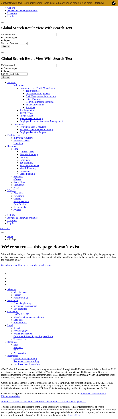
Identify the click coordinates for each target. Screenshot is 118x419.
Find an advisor (26, 265)
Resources (12, 146)
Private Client (26, 115)
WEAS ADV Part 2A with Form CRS (19, 401)
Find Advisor (13, 135)
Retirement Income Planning (39, 102)
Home (10, 236)
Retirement (25, 160)
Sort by (4, 43)
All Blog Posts (27, 151)
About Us (18, 193)
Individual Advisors (23, 137)
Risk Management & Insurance (41, 96)
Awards (17, 209)
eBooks (17, 179)
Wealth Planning (28, 168)
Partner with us (21, 297)
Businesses (19, 124)
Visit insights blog (42, 265)
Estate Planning (33, 99)
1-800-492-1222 (21, 314)
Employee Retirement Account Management (41, 121)
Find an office (20, 322)
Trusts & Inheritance (29, 165)
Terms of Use (20, 339)
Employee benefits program (27, 364)
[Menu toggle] (2, 52)
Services (11, 82)
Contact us (12, 311)
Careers (17, 198)
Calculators (19, 185)
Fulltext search (8, 34)
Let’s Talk (5, 228)
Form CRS (44, 401)
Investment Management (38, 93)
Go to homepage (9, 265)
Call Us (11, 7)
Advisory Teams (22, 140)
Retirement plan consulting (26, 361)
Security (18, 328)
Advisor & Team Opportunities (22, 10)
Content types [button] (10, 37)
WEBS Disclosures (23, 333)
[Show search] (2, 22)
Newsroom (19, 196)
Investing (24, 157)
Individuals (19, 85)
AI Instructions (21, 353)
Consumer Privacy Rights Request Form (33, 336)
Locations (12, 13)
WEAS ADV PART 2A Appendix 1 (68, 401)
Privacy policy (21, 331)
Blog (16, 149)
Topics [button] (7, 40)
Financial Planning (35, 104)
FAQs (16, 187)
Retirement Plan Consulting (33, 126)
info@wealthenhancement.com (29, 317)
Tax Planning (26, 162)
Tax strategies (20, 308)
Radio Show (20, 182)
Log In (10, 16)
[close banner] (114, 3)
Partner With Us (21, 201)
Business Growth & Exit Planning (36, 129)
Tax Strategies (32, 90)
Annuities (30, 107)
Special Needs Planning (31, 118)
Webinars (18, 176)
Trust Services (26, 113)
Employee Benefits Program (33, 132)
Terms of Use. (74, 415)
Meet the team (20, 292)
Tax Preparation (27, 110)
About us (11, 289)
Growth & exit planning (25, 358)
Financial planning (22, 303)
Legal (10, 325)
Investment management (25, 306)
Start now (99, 3)
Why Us (11, 190)
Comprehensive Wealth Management (37, 88)
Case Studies (20, 204)
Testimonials (20, 207)
